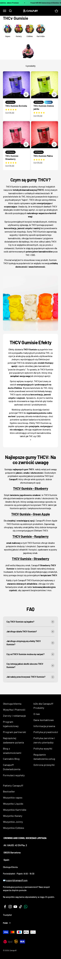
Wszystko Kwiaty (12, 815)
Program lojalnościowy (11, 724)
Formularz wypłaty (14, 775)
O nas (36, 713)
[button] (11, 109)
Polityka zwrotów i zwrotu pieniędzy (44, 740)
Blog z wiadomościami (12, 750)
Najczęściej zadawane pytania (13, 740)
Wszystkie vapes (12, 797)
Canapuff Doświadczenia (11, 767)
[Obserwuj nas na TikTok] (21, 907)
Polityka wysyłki (42, 748)
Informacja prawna (44, 726)
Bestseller (9, 791)
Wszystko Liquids (13, 803)
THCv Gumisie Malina (43, 156)
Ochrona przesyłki (44, 764)
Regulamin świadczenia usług (44, 757)
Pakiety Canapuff (13, 785)
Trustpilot (7, 915)
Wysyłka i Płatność (14, 709)
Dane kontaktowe (43, 720)
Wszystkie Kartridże (14, 809)
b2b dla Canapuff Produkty (43, 706)
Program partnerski (14, 732)
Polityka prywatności (45, 732)
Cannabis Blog (11, 758)
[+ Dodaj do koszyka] (26, 94)
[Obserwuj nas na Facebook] (5, 907)
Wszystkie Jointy (13, 821)
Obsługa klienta (12, 703)
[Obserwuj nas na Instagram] (10, 907)
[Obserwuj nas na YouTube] (15, 907)
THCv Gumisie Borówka (16, 106)
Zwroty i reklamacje (14, 715)
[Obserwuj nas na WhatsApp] (26, 907)
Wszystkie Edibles (13, 827)
